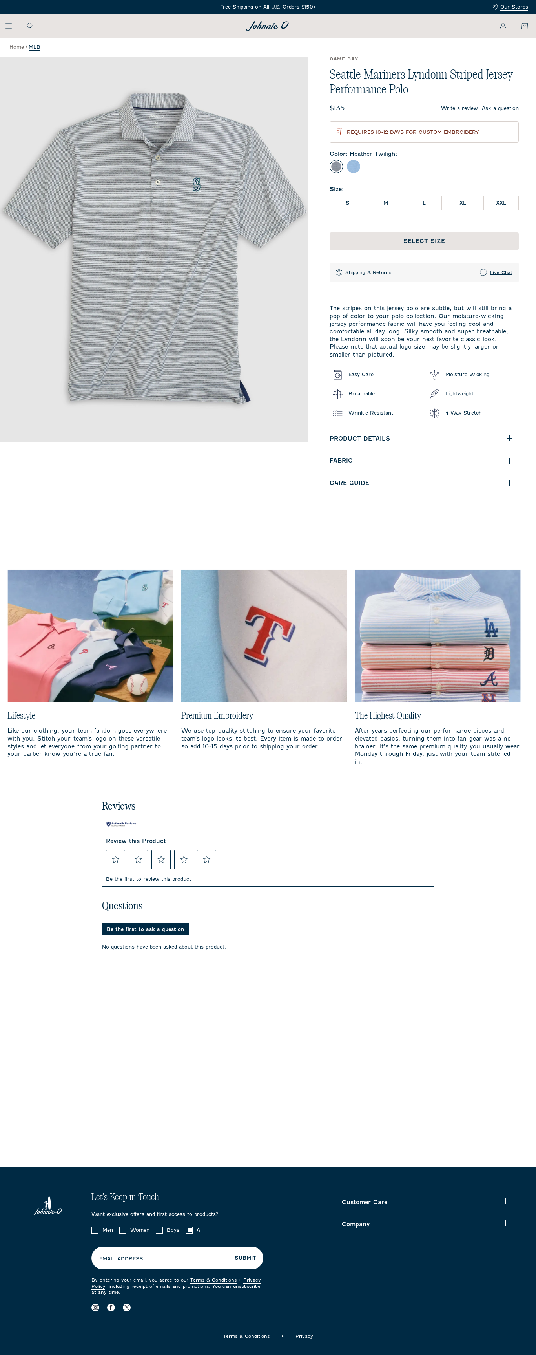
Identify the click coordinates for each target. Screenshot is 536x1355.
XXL (501, 203)
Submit (245, 1258)
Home (16, 47)
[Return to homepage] (267, 26)
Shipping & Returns (368, 272)
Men (107, 1230)
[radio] (336, 166)
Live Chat (501, 272)
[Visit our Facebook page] (111, 1308)
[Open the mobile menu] (12, 26)
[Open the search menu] (30, 26)
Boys (173, 1230)
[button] (115, 859)
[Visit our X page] (127, 1308)
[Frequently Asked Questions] (268, 7)
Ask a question (500, 108)
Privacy (304, 1336)
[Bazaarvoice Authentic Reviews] (121, 824)
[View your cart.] (520, 26)
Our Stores (514, 7)
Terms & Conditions (213, 1280)
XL (462, 203)
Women (139, 1230)
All (199, 1230)
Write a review (459, 108)
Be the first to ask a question (145, 929)
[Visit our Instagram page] (95, 1308)
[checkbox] (94, 1230)
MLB (34, 47)
